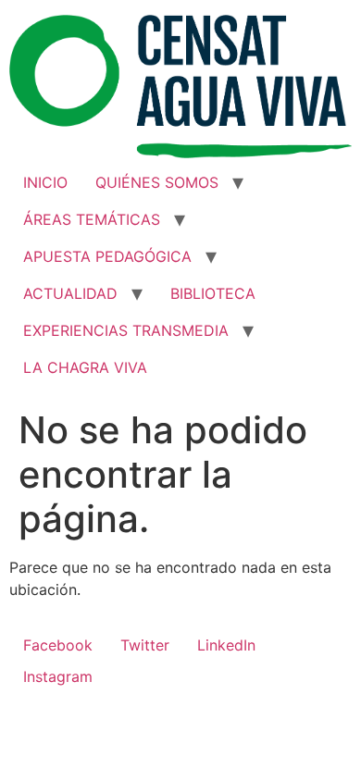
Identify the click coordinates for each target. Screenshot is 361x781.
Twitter (144, 645)
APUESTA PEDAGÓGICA (107, 256)
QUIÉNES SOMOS (156, 182)
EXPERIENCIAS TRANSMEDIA (126, 330)
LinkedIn (226, 645)
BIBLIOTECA (212, 293)
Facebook (58, 645)
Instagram (58, 676)
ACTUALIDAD (70, 293)
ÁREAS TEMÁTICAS (91, 219)
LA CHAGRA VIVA (85, 367)
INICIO (45, 182)
